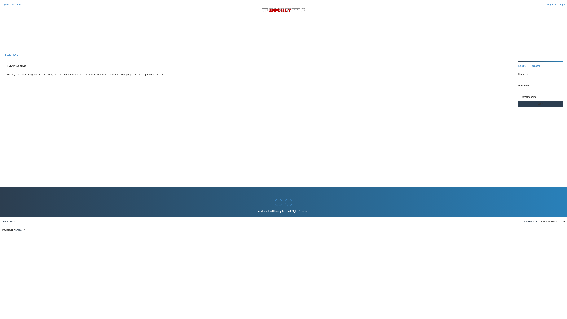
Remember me (528, 97)
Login (522, 66)
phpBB (19, 229)
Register (534, 66)
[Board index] (283, 10)
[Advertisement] (283, 40)
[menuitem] (19, 5)
